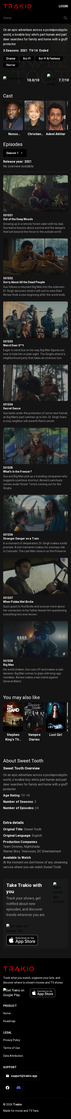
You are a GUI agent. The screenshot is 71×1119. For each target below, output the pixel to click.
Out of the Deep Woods (18, 219)
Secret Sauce (12, 408)
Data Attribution (13, 1055)
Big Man (8, 664)
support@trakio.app (24, 1075)
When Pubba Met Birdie (18, 601)
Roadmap (9, 1021)
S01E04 (8, 404)
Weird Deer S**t (13, 345)
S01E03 (8, 341)
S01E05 (8, 467)
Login (63, 6)
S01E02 (8, 278)
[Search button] (65, 18)
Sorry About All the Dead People (24, 282)
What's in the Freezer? (17, 471)
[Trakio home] (18, 968)
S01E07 (8, 597)
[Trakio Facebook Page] (7, 1087)
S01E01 (8, 215)
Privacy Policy (11, 1040)
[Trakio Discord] (18, 1087)
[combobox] (15, 153)
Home (7, 18)
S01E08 (8, 660)
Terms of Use (11, 1047)
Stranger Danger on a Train (21, 538)
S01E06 (8, 534)
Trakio (17, 1104)
